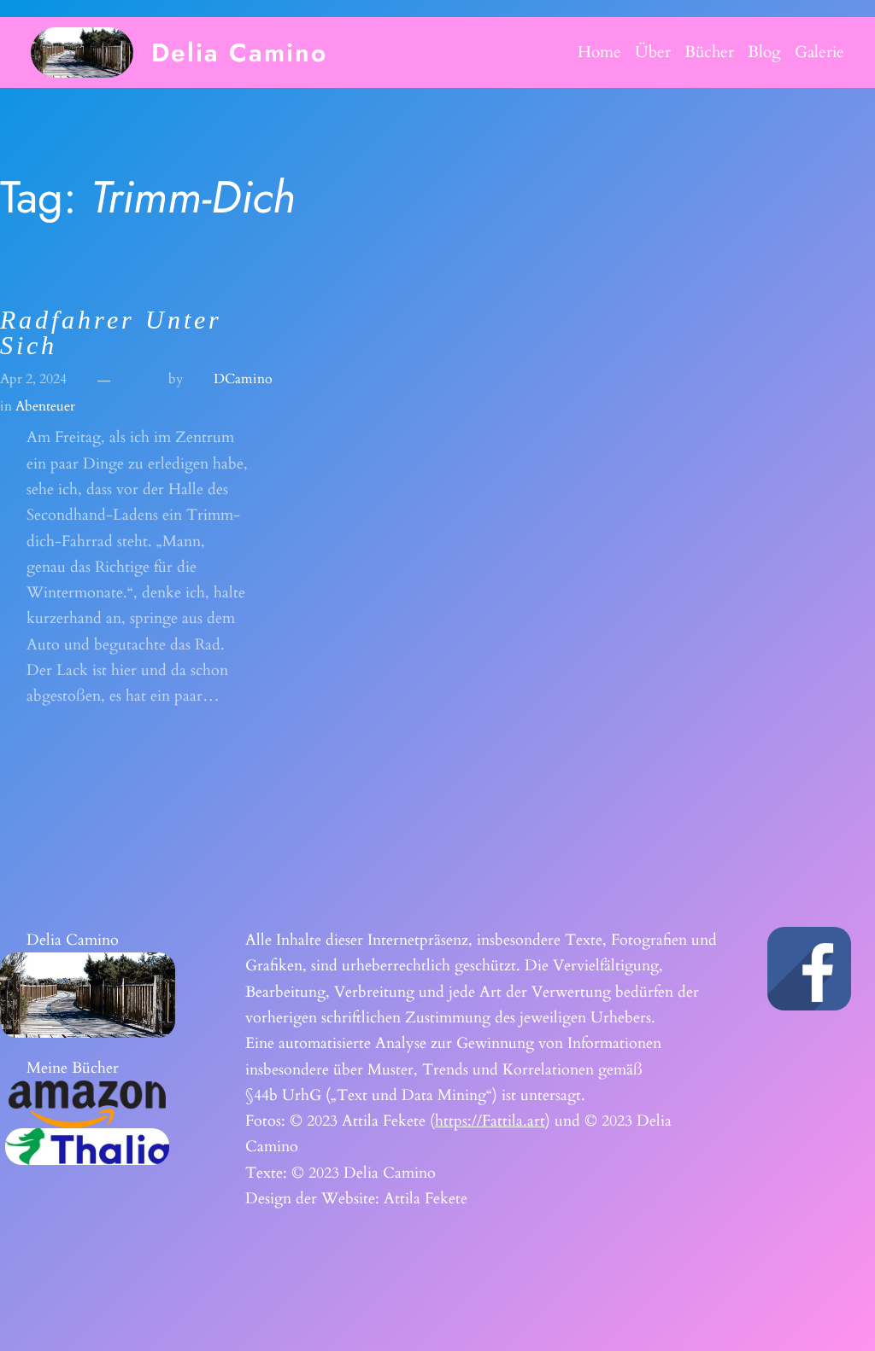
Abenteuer (45, 406)
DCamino (243, 379)
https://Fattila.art (490, 1120)
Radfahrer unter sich (111, 332)
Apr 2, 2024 (33, 379)
